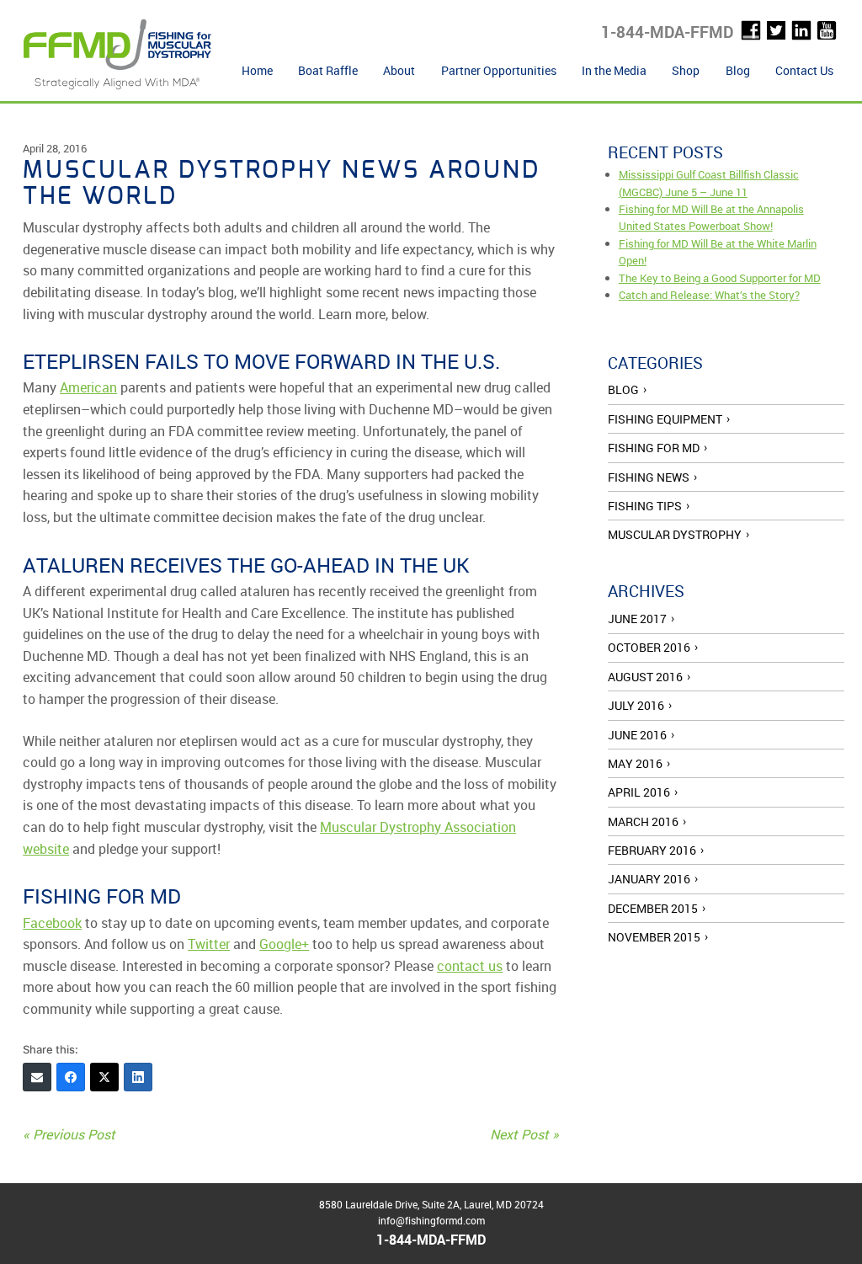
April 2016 (639, 792)
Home (257, 70)
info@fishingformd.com (431, 1220)
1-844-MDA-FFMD (667, 32)
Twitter (209, 944)
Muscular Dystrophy (675, 534)
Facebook (52, 923)
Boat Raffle (328, 70)
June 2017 (637, 619)
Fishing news (648, 477)
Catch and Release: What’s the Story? (709, 294)
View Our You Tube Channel (826, 30)
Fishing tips (645, 506)
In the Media (614, 70)
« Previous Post (69, 1134)
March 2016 (643, 821)
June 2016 (637, 735)
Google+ (284, 944)
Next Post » (524, 1134)
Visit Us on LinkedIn (801, 30)
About (399, 70)
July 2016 (636, 705)
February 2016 (652, 850)
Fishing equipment (665, 419)
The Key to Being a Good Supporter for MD (720, 277)
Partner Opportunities (498, 70)
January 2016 (649, 879)
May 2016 (635, 763)
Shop (686, 70)
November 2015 (654, 937)
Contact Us (804, 70)
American (88, 387)
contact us (470, 966)
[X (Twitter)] (104, 1077)
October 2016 (649, 647)
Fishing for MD (654, 448)
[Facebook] (70, 1077)
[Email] (37, 1077)
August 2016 (645, 677)
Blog (738, 70)
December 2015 (653, 908)
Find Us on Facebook (751, 30)
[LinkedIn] (138, 1077)
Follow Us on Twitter (776, 30)
